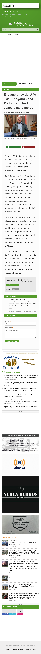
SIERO (12, 11)
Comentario (9, 328)
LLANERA (5, 11)
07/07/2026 (12, 601)
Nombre (8, 321)
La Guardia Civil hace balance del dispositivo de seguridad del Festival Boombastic (27, 83)
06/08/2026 (12, 557)
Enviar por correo (12, 285)
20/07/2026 (12, 590)
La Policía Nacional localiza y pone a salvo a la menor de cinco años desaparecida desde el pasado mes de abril (20, 390)
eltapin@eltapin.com (9, 16)
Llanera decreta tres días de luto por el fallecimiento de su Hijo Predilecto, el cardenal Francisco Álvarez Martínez (20, 383)
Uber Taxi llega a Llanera (17, 576)
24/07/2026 (12, 578)
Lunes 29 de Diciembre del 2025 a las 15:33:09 (23, 311)
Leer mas (20, 411)
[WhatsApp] (19, 281)
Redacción (16, 289)
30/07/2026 (12, 572)
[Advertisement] (20, 59)
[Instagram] (28, 281)
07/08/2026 (12, 546)
